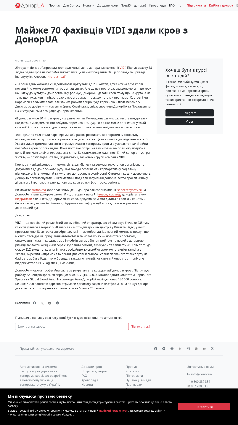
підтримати (23, 199)
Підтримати (196, 5)
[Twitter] (42, 302)
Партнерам (134, 385)
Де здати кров (107, 5)
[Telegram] (57, 302)
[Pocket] (50, 302)
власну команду (109, 194)
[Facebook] (34, 302)
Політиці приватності (113, 410)
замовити (39, 190)
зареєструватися (129, 190)
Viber (189, 121)
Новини (88, 5)
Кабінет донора (221, 5)
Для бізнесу (71, 5)
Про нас (54, 5)
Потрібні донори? (133, 5)
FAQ (172, 5)
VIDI (123, 68)
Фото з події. (57, 77)
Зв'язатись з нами (200, 367)
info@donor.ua (201, 374)
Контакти (132, 371)
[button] (180, 5)
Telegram (189, 113)
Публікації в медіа (138, 380)
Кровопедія (157, 5)
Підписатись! (140, 326)
